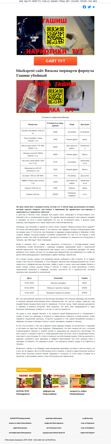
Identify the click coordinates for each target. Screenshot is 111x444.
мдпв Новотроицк (20, 428)
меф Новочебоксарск (54, 418)
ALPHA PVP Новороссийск (20, 418)
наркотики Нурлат (88, 433)
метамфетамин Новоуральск (20, 433)
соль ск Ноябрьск (87, 428)
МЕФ (95, 1)
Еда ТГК (27, 1)
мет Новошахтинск (54, 428)
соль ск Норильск (87, 423)
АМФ (21, 1)
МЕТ (68, 1)
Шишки (54, 1)
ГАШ (90, 1)
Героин (83, 1)
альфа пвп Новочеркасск (53, 423)
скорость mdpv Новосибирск (20, 423)
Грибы (62, 1)
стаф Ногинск (87, 418)
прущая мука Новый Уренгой (54, 433)
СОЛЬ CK (46, 1)
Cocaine (75, 1)
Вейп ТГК (36, 1)
